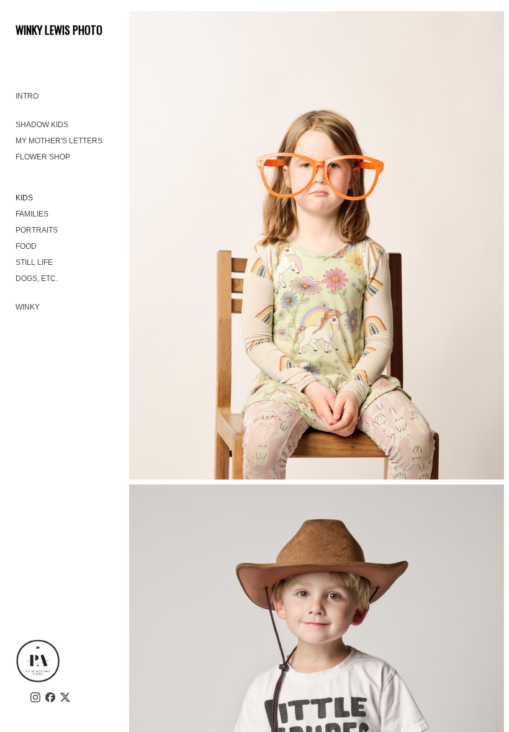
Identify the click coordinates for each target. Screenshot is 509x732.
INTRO (27, 96)
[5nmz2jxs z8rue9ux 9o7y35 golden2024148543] (316, 245)
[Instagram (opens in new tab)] (35, 697)
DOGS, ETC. (37, 278)
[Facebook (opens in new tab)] (50, 697)
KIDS (24, 198)
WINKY (28, 307)
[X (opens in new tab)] (65, 697)
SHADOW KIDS (42, 124)
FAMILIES (32, 214)
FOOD (26, 246)
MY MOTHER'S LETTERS (59, 140)
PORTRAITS (37, 230)
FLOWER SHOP (43, 157)
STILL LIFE (34, 262)
